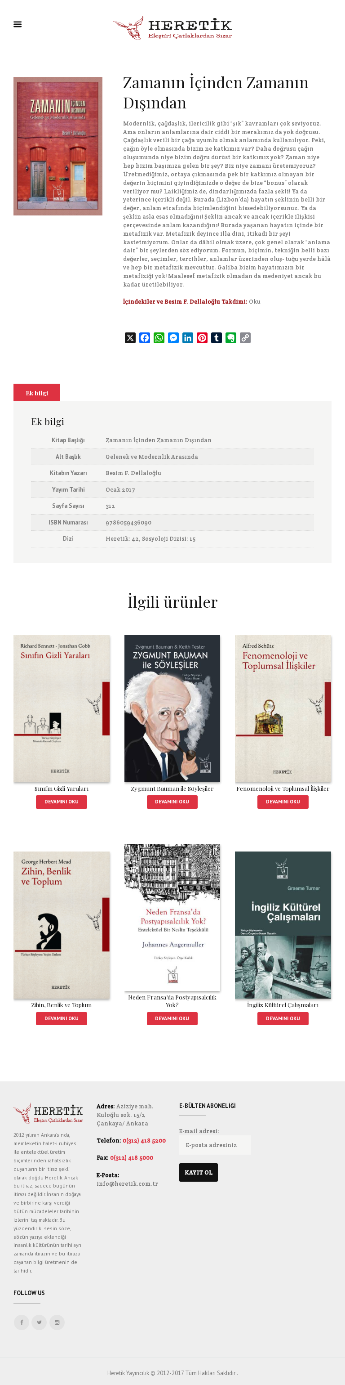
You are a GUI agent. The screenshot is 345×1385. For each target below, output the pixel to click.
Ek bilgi (37, 393)
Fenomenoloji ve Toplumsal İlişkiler (283, 788)
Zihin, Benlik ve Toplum (61, 1004)
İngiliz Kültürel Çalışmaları (282, 1004)
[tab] (36, 392)
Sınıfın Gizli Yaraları (61, 788)
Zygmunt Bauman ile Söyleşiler (172, 788)
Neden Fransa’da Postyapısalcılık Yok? (172, 1000)
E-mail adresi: (199, 1131)
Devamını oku (61, 801)
